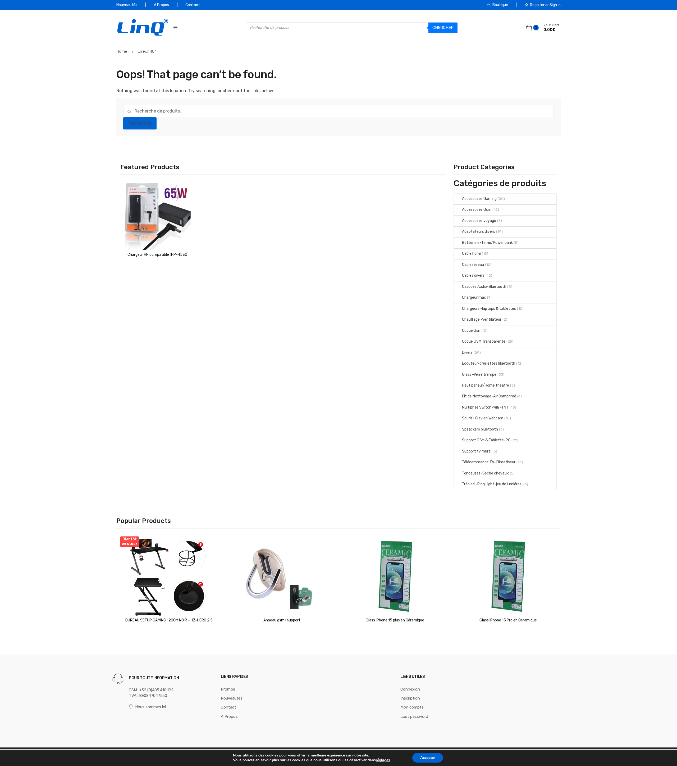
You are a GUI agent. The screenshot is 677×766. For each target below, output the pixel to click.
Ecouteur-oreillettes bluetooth (488, 363)
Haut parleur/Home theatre (485, 385)
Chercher (443, 27)
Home (121, 51)
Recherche (140, 123)
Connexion (410, 689)
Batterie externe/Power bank (487, 242)
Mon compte (412, 707)
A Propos (161, 5)
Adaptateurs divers (478, 231)
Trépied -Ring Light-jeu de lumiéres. (492, 484)
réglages (383, 760)
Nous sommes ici (150, 707)
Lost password (414, 716)
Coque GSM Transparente (483, 341)
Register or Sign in (545, 5)
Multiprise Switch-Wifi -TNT (485, 407)
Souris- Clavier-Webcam (482, 418)
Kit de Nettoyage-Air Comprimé (489, 396)
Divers (467, 352)
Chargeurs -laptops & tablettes (489, 308)
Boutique (500, 5)
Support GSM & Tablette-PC (486, 440)
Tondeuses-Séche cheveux (485, 473)
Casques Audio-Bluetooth (484, 286)
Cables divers (473, 275)
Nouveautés (126, 5)
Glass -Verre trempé (479, 374)
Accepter (427, 757)
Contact (192, 5)
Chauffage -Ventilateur (481, 319)
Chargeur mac (474, 297)
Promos (228, 689)
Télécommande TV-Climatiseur (488, 462)
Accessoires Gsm (476, 209)
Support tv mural (476, 451)
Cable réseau (473, 264)
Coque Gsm (472, 330)
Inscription (410, 698)
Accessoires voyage (479, 220)
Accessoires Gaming (479, 198)
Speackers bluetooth (480, 429)
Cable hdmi (471, 253)
